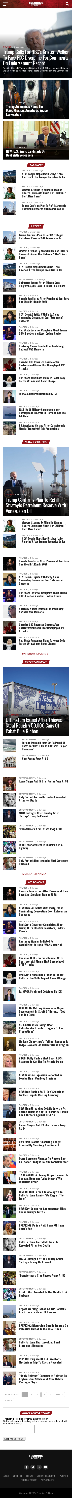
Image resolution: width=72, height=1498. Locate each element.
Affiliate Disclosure (46, 1475)
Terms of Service (29, 1480)
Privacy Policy (47, 1480)
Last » (8, 1400)
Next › (59, 1394)
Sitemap (29, 1475)
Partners (64, 1475)
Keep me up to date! (14, 1439)
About (6, 1475)
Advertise (17, 1475)
